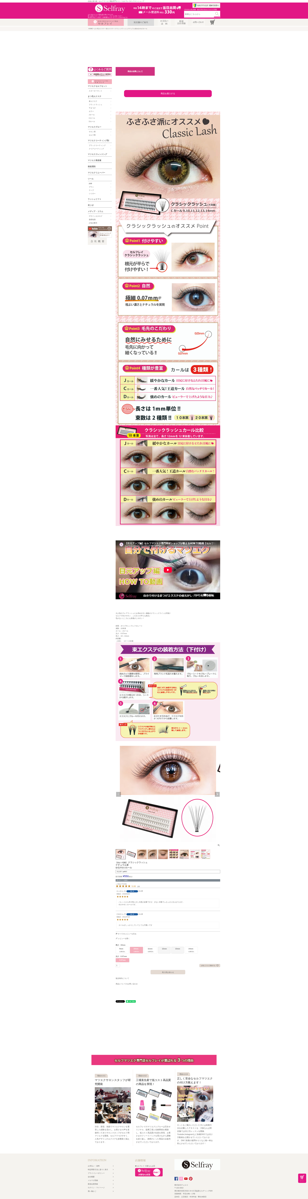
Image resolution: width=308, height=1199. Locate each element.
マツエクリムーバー (96, 173)
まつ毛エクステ (99, 28)
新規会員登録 (93, 1184)
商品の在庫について (135, 71)
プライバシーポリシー (96, 1173)
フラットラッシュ (95, 105)
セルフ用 (92, 135)
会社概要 (91, 1177)
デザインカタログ (95, 216)
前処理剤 (92, 166)
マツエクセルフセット (97, 86)
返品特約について (122, 978)
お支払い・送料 (94, 1166)
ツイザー (92, 194)
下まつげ (92, 108)
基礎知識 (92, 219)
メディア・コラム (95, 211)
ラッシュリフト (94, 199)
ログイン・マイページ (96, 1188)
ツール (91, 179)
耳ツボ (91, 205)
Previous (118, 794)
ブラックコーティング (97, 145)
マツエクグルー (94, 127)
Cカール (92, 118)
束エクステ (109, 28)
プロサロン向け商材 (190, 9)
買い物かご (92, 1191)
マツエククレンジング (97, 154)
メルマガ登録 (93, 1180)
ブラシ (91, 187)
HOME (90, 28)
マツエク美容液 (94, 160)
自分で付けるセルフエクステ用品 (207, 9)
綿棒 (90, 183)
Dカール (92, 121)
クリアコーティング (96, 149)
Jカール (92, 115)
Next (217, 794)
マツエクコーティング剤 (98, 140)
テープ (91, 190)
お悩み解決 (93, 223)
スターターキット (95, 91)
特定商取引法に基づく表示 (98, 1169)
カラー (91, 111)
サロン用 (92, 132)
